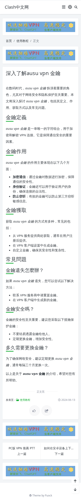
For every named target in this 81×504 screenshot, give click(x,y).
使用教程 (22, 41)
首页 (9, 41)
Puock (48, 495)
